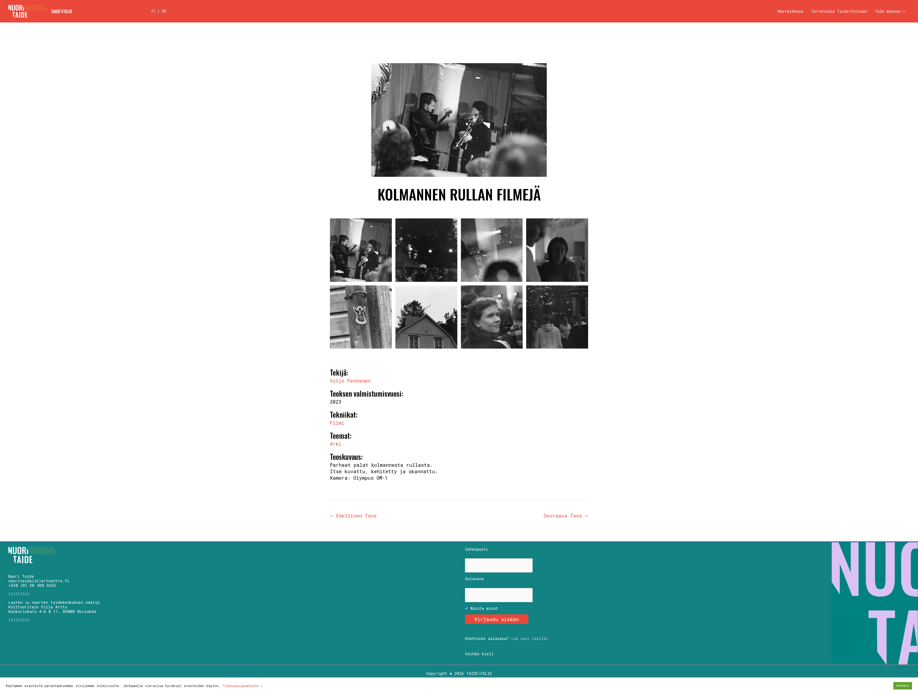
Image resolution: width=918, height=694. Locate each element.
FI (153, 11)
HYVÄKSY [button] (902, 685)
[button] (903, 11)
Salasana (474, 578)
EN (164, 11)
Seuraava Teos (565, 515)
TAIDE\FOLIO (61, 11)
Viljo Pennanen (350, 381)
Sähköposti (476, 549)
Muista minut (483, 608)
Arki (335, 444)
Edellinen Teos (353, 515)
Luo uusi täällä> (529, 638)
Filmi (337, 423)
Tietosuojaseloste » (243, 685)
